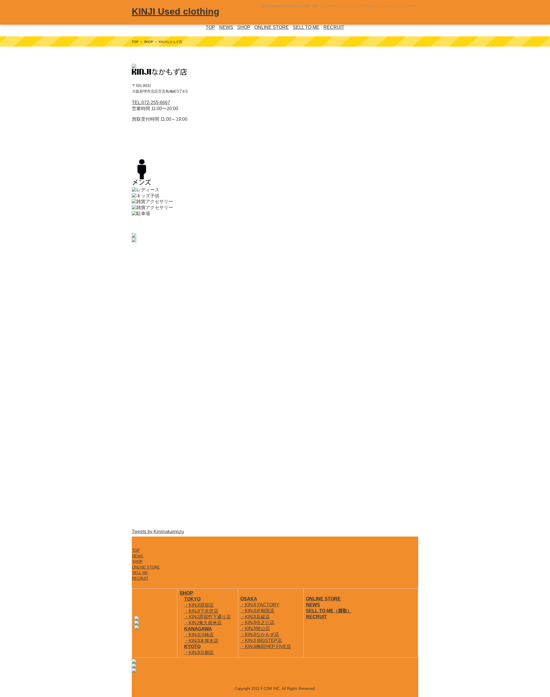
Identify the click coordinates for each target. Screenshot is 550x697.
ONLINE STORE (271, 27)
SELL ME (140, 573)
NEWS (226, 27)
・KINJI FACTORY (259, 604)
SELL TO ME (306, 27)
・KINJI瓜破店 (255, 616)
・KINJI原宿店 (199, 605)
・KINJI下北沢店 (201, 611)
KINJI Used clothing (175, 11)
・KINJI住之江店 (257, 622)
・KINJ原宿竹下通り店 (207, 616)
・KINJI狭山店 (255, 628)
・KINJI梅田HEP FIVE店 (265, 646)
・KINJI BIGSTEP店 (261, 640)
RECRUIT (333, 27)
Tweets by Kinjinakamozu (158, 531)
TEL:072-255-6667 (151, 102)
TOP (210, 27)
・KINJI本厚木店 (201, 640)
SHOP (243, 27)
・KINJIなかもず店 (259, 634)
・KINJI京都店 (199, 652)
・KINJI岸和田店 (257, 610)
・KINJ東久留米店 (203, 622)
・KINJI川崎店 (199, 634)
